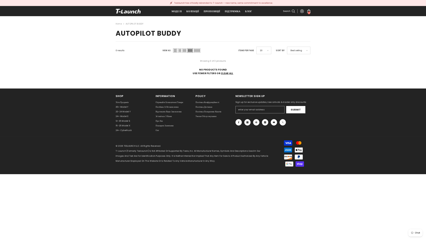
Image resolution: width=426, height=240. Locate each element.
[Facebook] (238, 122)
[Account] (302, 11)
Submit (296, 109)
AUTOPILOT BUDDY (135, 23)
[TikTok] (265, 122)
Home (119, 23)
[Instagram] (247, 122)
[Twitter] (283, 122)
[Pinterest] (256, 122)
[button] (175, 50)
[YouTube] (274, 122)
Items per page (246, 50)
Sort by (280, 50)
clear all (227, 73)
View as (166, 50)
